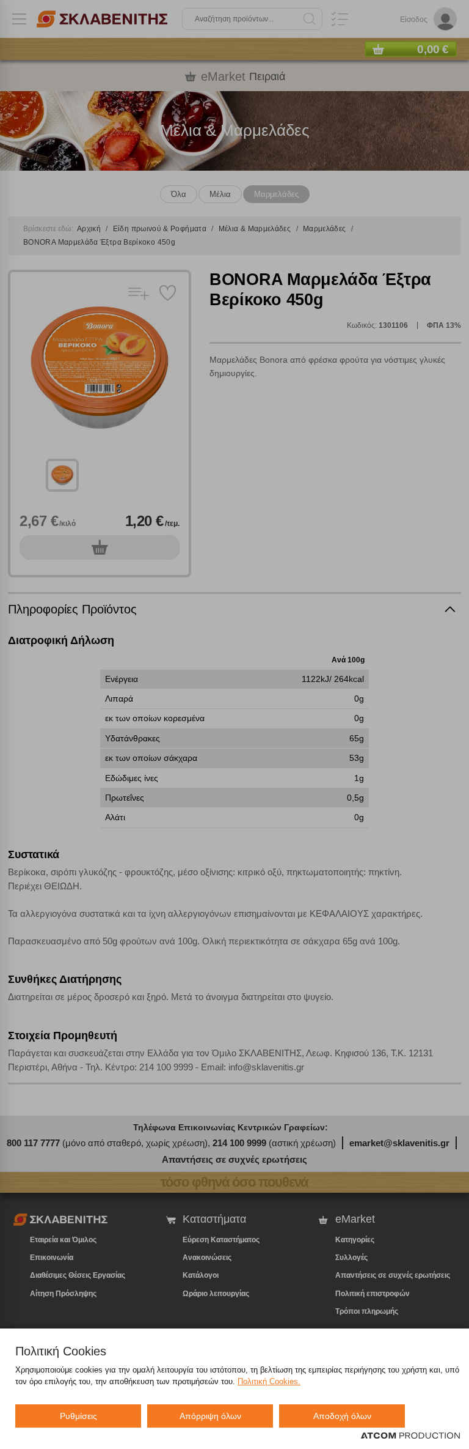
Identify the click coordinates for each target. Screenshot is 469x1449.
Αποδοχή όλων (342, 1416)
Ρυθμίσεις (78, 1416)
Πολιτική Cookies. (269, 1381)
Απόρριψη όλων (210, 1416)
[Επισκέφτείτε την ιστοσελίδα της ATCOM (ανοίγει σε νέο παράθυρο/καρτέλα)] (410, 1436)
